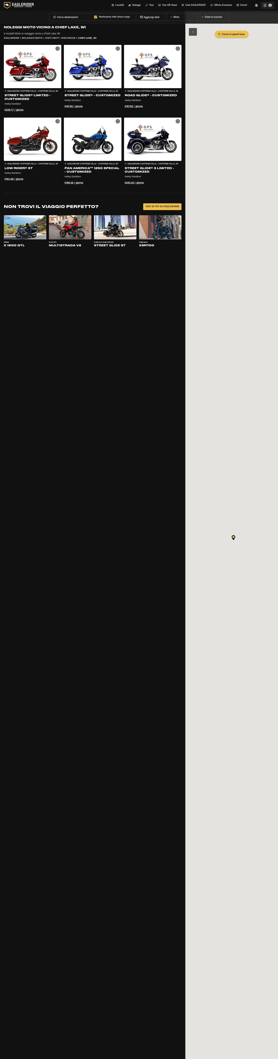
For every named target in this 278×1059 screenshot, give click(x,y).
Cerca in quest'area (233, 34)
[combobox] (71, 17)
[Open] (197, 16)
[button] (32, 78)
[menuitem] (117, 5)
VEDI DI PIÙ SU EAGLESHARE (162, 206)
